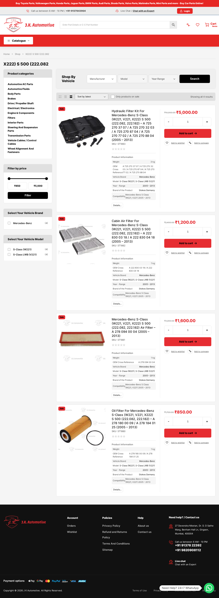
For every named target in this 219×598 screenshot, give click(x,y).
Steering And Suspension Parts (23, 129)
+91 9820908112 (188, 550)
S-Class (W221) (22, 249)
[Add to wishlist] (167, 143)
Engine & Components (21, 112)
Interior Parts (15, 122)
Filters (11, 117)
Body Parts (14, 93)
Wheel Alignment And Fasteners (21, 150)
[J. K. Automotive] (29, 24)
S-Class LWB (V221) (25, 254)
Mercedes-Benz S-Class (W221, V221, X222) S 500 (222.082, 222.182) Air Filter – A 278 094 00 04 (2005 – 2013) (133, 328)
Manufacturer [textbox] (97, 78)
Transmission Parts (19, 135)
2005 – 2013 (149, 185)
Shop (17, 54)
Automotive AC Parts (20, 84)
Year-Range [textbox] (158, 78)
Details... (117, 205)
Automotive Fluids (19, 88)
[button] (209, 588)
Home (6, 54)
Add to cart (186, 133)
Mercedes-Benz (22, 223)
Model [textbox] (124, 78)
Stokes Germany (147, 190)
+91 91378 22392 (188, 545)
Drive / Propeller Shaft (21, 103)
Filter (28, 195)
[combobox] (102, 79)
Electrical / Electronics (21, 108)
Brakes (12, 98)
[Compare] (190, 143)
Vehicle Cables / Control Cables (22, 142)
